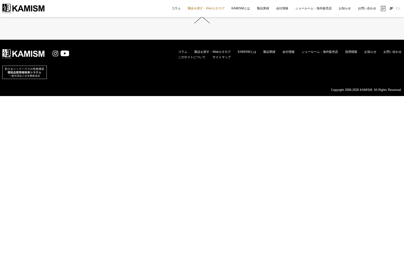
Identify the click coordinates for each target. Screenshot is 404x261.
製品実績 (263, 8)
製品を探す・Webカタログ (206, 8)
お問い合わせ (367, 8)
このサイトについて (192, 57)
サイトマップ (222, 57)
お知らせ (345, 8)
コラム (176, 8)
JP (391, 8)
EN (398, 8)
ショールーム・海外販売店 (313, 8)
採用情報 (351, 52)
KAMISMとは (240, 8)
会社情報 (282, 8)
